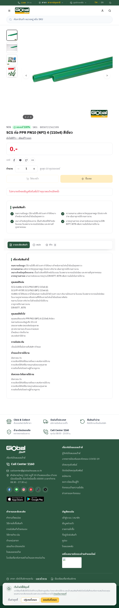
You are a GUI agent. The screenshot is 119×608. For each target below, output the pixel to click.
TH (95, 2)
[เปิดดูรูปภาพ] (67, 76)
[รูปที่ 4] (11, 72)
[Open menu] (9, 11)
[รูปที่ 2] (11, 47)
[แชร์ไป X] (26, 160)
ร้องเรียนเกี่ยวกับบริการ (65, 579)
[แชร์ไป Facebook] (14, 160)
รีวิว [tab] (52, 244)
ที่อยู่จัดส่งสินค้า (69, 535)
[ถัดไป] (107, 75)
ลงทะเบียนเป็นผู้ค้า (70, 482)
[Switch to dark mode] (110, 2)
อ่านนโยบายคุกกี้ (60, 593)
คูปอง (64, 541)
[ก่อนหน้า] (26, 75)
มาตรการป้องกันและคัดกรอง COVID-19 (80, 459)
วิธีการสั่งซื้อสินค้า (14, 523)
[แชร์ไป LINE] (20, 160)
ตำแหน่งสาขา (12, 541)
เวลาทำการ (41, 579)
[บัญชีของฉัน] (103, 11)
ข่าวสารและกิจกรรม (71, 493)
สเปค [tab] (38, 244)
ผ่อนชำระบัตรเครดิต (15, 546)
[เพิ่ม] (34, 169)
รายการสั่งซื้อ (68, 529)
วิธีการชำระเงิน (13, 535)
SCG (8, 127)
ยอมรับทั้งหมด (50, 600)
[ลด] (18, 169)
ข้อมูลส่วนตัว (68, 523)
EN (102, 2)
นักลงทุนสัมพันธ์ (69, 465)
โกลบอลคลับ (67, 546)
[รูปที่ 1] (11, 35)
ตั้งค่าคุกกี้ (13, 600)
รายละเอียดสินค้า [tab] (20, 244)
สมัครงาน (66, 476)
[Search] (110, 11)
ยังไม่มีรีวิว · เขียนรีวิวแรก (18, 138)
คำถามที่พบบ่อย (13, 518)
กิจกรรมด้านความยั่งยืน (73, 487)
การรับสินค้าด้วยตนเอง (16, 529)
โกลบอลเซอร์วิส (13, 552)
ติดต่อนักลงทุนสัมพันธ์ (72, 470)
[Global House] (22, 11)
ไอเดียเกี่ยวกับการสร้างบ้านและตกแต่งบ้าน (25, 558)
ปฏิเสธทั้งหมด (30, 600)
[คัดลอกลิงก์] (32, 160)
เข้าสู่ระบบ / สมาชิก (71, 518)
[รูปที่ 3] (11, 59)
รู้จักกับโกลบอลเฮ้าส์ (71, 453)
